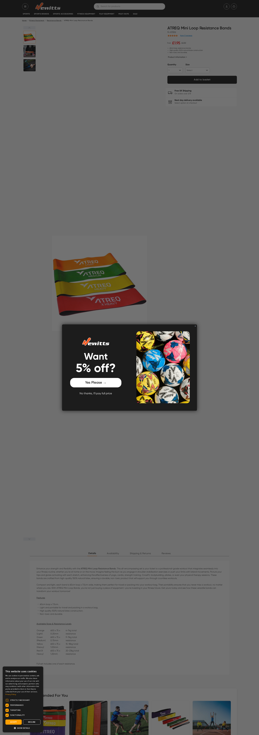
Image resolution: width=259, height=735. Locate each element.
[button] (22, 728)
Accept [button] (13, 722)
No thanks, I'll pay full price (96, 393)
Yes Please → (95, 382)
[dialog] (23, 699)
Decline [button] (31, 722)
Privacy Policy (10, 694)
